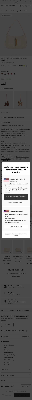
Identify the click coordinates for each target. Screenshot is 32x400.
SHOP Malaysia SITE (16, 227)
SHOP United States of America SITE (16, 197)
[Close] (28, 164)
